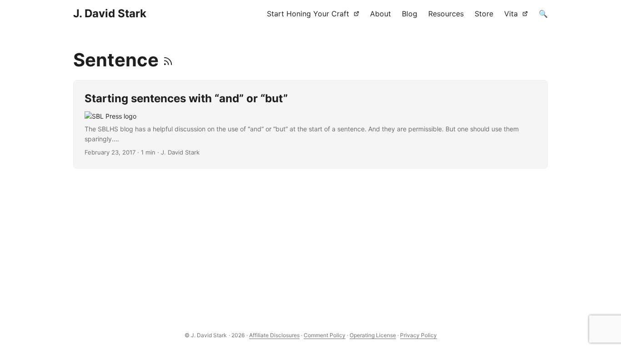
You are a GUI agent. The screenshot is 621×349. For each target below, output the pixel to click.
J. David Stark (109, 13)
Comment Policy (325, 335)
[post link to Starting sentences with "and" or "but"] (311, 124)
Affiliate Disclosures (274, 335)
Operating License (373, 335)
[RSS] (168, 60)
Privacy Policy (418, 335)
